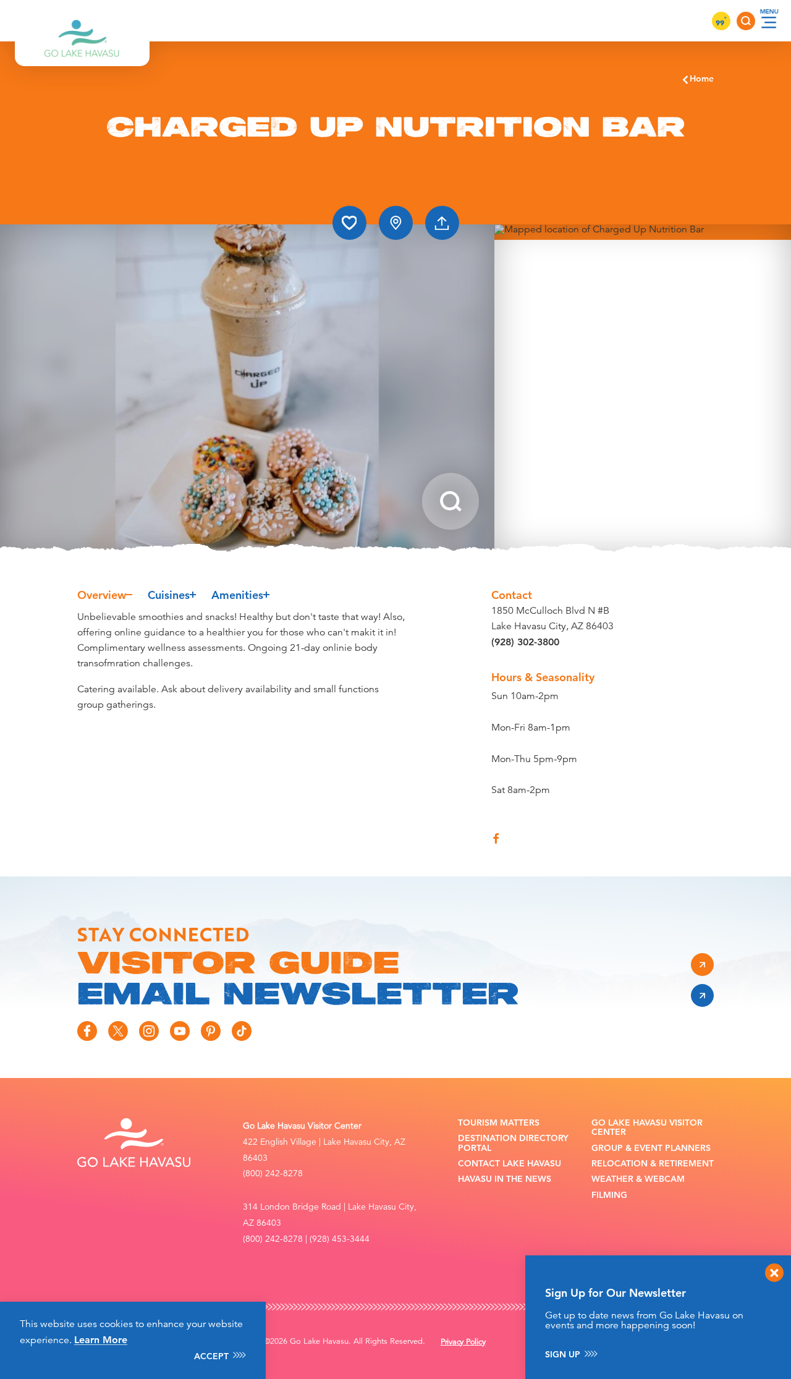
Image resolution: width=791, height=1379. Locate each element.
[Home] (82, 20)
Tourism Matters (498, 1122)
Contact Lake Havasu (509, 1163)
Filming (609, 1195)
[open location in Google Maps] (642, 389)
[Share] (442, 223)
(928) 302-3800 (525, 642)
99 (721, 22)
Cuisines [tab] (169, 595)
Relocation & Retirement (652, 1163)
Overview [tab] (101, 595)
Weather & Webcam (638, 1179)
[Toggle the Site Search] (746, 21)
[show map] (396, 223)
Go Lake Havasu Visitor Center (647, 1127)
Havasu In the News (504, 1179)
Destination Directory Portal (513, 1143)
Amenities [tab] (237, 595)
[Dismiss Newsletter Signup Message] (774, 1272)
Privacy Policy (463, 1342)
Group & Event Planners (651, 1148)
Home (702, 78)
